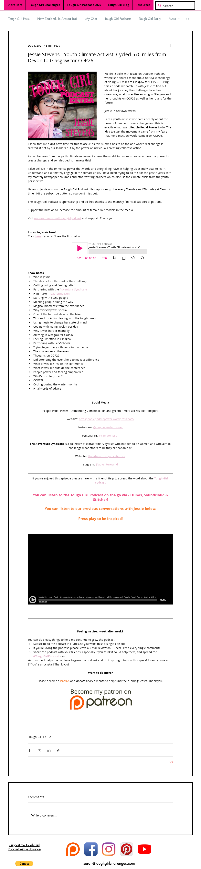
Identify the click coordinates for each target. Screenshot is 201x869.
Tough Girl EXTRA (40, 737)
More (172, 19)
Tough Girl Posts (18, 19)
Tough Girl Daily (150, 19)
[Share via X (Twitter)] (39, 750)
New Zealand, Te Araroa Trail (57, 19)
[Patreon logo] (73, 849)
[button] (188, 18)
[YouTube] (144, 849)
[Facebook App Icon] (91, 849)
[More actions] (170, 45)
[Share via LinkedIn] (49, 750)
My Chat (91, 19)
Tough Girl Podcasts (118, 19)
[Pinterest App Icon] (126, 849)
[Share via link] (58, 750)
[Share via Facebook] (30, 750)
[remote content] (100, 251)
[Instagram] (108, 849)
